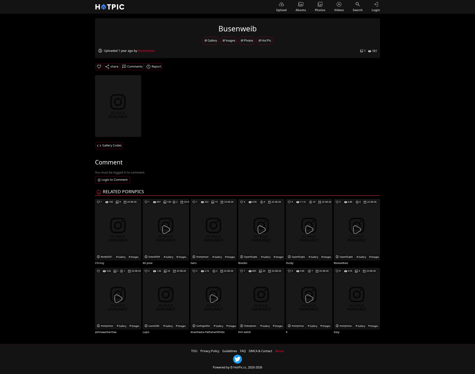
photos (248, 40)
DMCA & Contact (260, 351)
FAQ (243, 351)
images (230, 40)
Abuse (279, 351)
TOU (194, 351)
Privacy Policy (209, 351)
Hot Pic (266, 40)
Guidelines (229, 351)
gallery (212, 40)
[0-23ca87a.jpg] (118, 106)
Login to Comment (114, 180)
